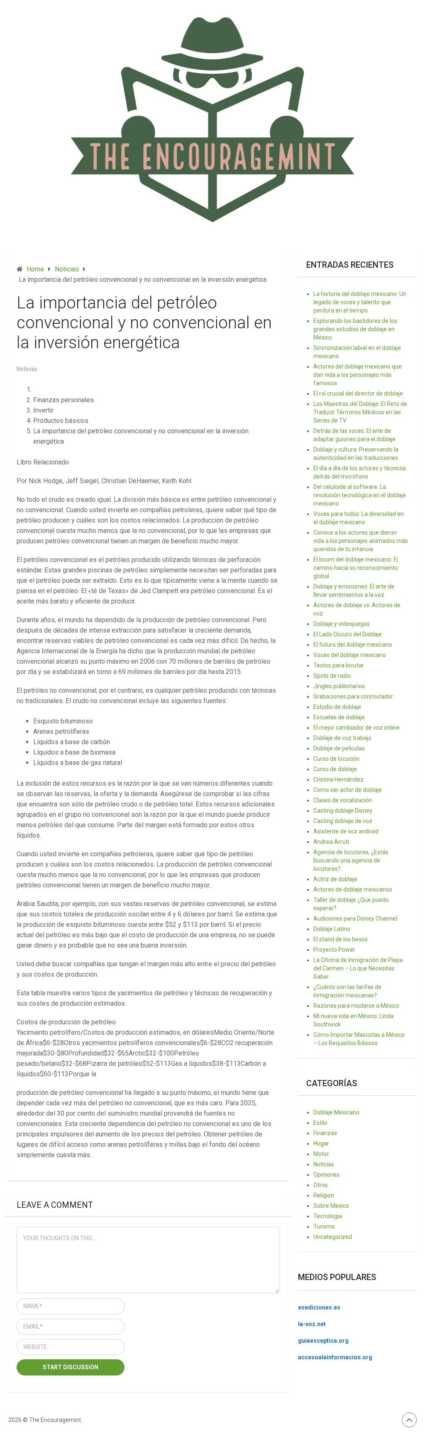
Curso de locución (336, 758)
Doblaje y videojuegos (341, 624)
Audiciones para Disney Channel (355, 918)
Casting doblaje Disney (342, 810)
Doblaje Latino (331, 929)
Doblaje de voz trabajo (342, 738)
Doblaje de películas (339, 748)
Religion (323, 1195)
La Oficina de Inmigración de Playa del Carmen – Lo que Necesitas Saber (358, 968)
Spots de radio (332, 675)
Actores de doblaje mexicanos (352, 889)
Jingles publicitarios (339, 686)
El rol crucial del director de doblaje (358, 393)
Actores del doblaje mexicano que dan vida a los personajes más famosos (357, 374)
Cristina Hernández (338, 779)
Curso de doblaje (335, 769)
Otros (320, 1185)
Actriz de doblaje (335, 879)
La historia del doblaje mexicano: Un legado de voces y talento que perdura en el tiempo (359, 302)
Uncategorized (332, 1237)
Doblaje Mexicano (336, 1112)
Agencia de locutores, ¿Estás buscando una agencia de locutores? (350, 860)
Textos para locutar (338, 665)
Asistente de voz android (346, 831)
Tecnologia (327, 1216)
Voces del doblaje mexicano (349, 655)
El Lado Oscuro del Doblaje (347, 634)
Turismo (324, 1226)
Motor (321, 1154)
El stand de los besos (340, 939)
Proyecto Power (334, 949)
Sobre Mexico (331, 1205)
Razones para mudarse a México (356, 1005)
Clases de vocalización (342, 800)
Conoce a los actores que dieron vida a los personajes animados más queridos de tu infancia (360, 540)
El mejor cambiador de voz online (356, 727)
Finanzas (325, 1133)
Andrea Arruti (331, 841)
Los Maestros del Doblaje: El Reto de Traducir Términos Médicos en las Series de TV (360, 412)
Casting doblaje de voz (342, 821)
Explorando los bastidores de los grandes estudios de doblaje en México (355, 329)
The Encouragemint (55, 1420)
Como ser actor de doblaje (347, 790)
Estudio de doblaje (337, 707)
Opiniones (326, 1174)
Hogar (321, 1143)
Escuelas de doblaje (339, 717)
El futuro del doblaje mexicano (352, 644)
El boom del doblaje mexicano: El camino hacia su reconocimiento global (355, 567)
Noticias (27, 369)
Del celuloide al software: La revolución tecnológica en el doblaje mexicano (359, 495)
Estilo (320, 1122)
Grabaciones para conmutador (353, 696)
